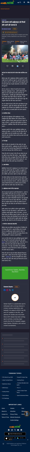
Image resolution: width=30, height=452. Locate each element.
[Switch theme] (24, 2)
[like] (7, 66)
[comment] (12, 66)
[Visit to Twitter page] (10, 290)
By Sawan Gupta (6, 28)
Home (3, 408)
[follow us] (18, 66)
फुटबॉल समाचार (4, 20)
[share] (23, 66)
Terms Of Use (5, 417)
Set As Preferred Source (11, 32)
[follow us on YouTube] (18, 430)
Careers (12, 408)
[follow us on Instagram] (12, 430)
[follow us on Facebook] (9, 430)
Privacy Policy (14, 414)
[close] (28, 440)
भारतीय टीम (8, 256)
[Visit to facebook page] (5, 290)
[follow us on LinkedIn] (21, 430)
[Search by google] (20, 3)
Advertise (12, 411)
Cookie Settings (14, 420)
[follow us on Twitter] (15, 430)
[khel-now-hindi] (28, 2)
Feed (23, 408)
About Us (4, 411)
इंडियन (3, 242)
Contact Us (5, 414)
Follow (14, 28)
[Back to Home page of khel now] (7, 2)
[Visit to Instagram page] (7, 290)
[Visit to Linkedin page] (13, 290)
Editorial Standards (15, 417)
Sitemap (24, 411)
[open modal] (26, 413)
